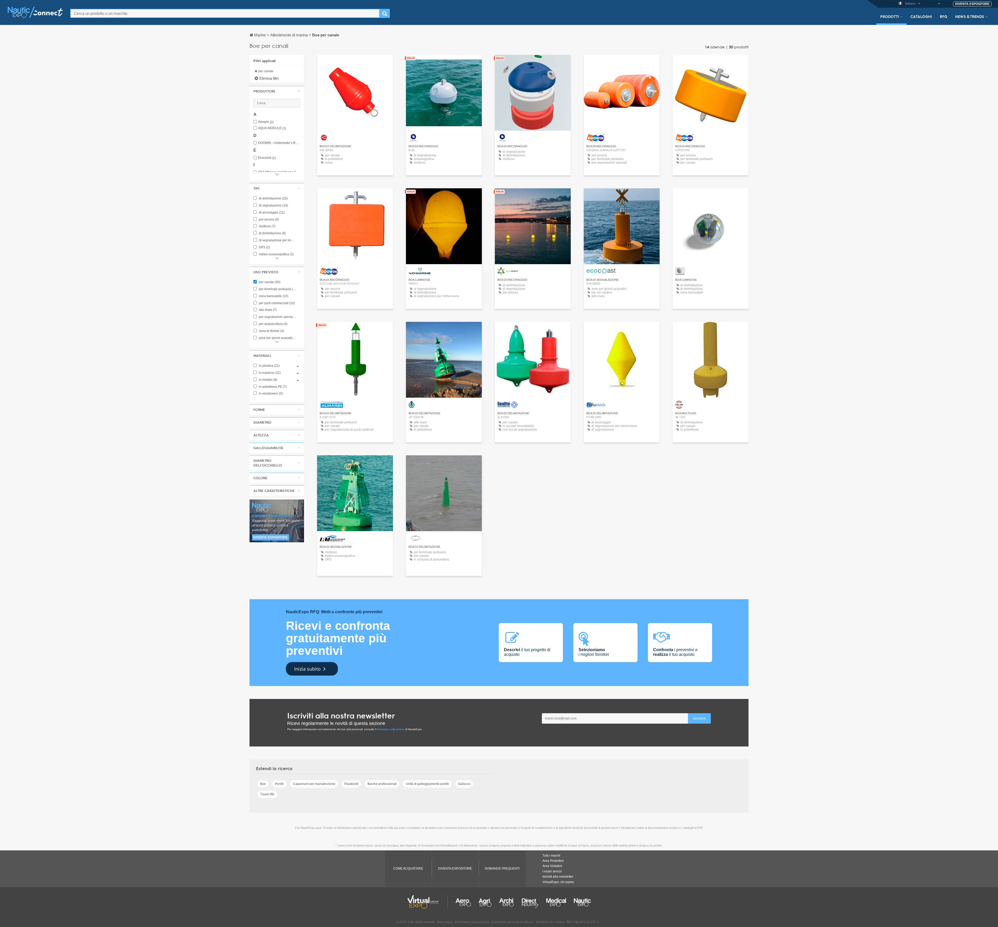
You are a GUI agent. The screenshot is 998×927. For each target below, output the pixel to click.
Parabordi (351, 784)
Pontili (279, 784)
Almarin (266, 122)
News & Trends (969, 16)
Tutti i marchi (551, 855)
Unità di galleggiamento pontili (427, 784)
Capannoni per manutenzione (314, 784)
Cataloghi (921, 16)
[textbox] (225, 13)
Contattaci (355, 63)
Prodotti (889, 16)
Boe (263, 784)
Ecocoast (267, 158)
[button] (276, 91)
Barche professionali (382, 784)
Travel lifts (267, 794)
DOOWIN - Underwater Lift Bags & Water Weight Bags (279, 143)
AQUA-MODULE (272, 128)
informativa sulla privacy (390, 729)
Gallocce (464, 784)
